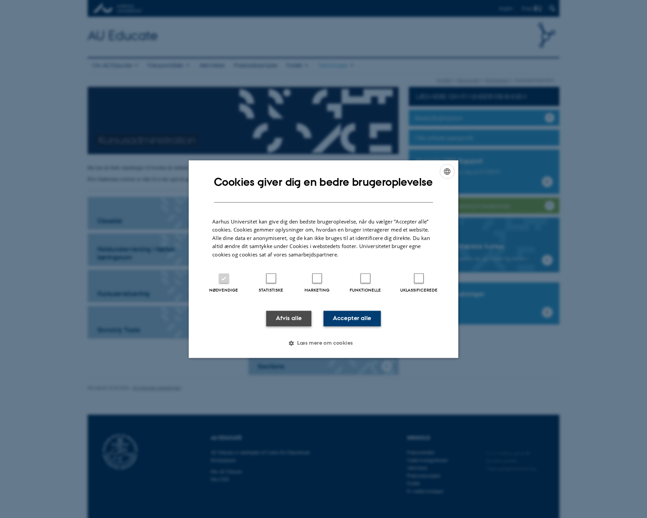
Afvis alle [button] (289, 318)
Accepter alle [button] (352, 318)
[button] (323, 343)
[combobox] (447, 171)
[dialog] (323, 259)
